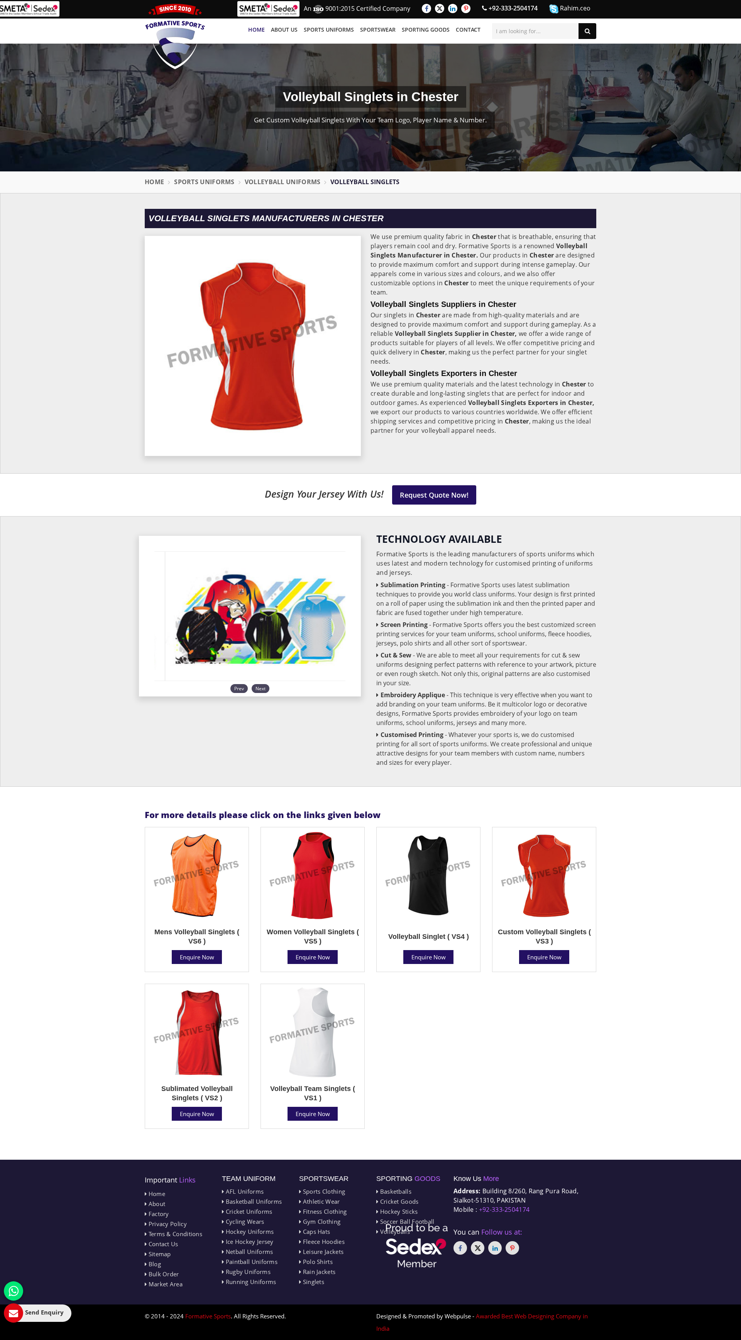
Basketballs (394, 1191)
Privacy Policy (167, 1224)
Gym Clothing (320, 1221)
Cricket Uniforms (248, 1211)
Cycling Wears (244, 1221)
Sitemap (159, 1254)
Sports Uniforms (329, 29)
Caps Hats (315, 1231)
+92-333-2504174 (512, 8)
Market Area (165, 1284)
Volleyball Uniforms (283, 182)
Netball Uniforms (248, 1251)
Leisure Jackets (322, 1251)
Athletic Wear (320, 1201)
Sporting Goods (426, 29)
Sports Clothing (323, 1191)
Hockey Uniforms (249, 1231)
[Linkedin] (452, 8)
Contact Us (162, 1244)
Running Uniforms (250, 1282)
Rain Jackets (318, 1272)
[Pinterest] (465, 8)
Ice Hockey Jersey (248, 1241)
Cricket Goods (398, 1201)
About (156, 1204)
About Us (284, 29)
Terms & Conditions (174, 1234)
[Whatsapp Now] (13, 1291)
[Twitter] (439, 8)
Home (256, 29)
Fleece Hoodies (323, 1241)
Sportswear (378, 29)
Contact (468, 29)
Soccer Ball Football (406, 1221)
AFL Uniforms (244, 1191)
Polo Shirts (317, 1261)
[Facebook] (426, 8)
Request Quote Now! (434, 495)
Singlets (312, 1282)
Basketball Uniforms (253, 1201)
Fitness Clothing (324, 1211)
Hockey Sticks (398, 1211)
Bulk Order (163, 1274)
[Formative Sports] (175, 36)
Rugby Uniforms (247, 1272)
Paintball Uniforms (250, 1261)
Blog (154, 1264)
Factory (158, 1214)
